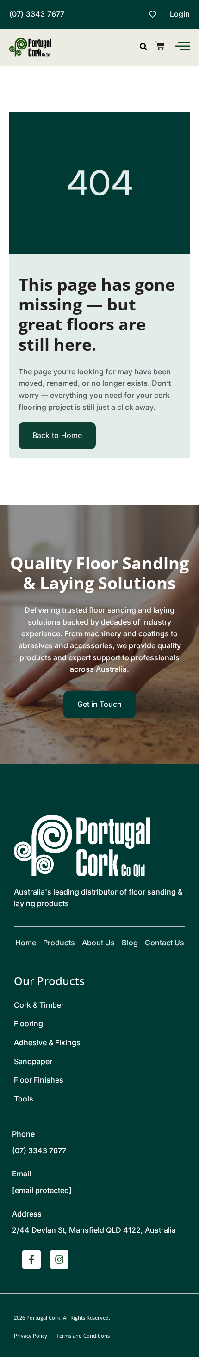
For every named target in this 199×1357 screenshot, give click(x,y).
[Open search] (143, 46)
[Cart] (160, 45)
